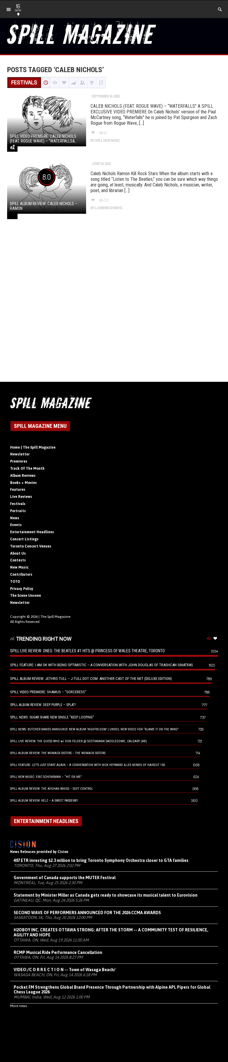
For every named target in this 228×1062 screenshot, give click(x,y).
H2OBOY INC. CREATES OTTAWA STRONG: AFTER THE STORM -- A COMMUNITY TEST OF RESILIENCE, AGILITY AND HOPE (111, 932)
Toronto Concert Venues (30, 546)
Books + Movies (23, 483)
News (14, 518)
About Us (18, 553)
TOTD (15, 582)
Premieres (18, 461)
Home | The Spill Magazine (33, 447)
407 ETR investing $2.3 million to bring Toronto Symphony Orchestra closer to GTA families (101, 860)
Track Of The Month (27, 468)
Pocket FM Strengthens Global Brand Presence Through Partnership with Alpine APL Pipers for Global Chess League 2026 (112, 990)
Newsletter (20, 454)
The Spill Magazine (55, 617)
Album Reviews (23, 476)
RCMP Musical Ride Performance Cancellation (58, 952)
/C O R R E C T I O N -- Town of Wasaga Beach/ (64, 969)
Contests (18, 560)
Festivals (18, 504)
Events (16, 525)
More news (18, 1006)
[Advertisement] (114, 307)
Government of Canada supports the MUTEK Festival (64, 877)
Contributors (21, 574)
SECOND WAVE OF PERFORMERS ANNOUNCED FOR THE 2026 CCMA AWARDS (87, 912)
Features (17, 490)
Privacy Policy (21, 589)
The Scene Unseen (25, 595)
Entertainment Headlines (32, 532)
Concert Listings (24, 539)
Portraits (18, 511)
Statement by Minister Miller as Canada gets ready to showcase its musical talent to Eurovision (105, 895)
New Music (19, 567)
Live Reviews (21, 497)
